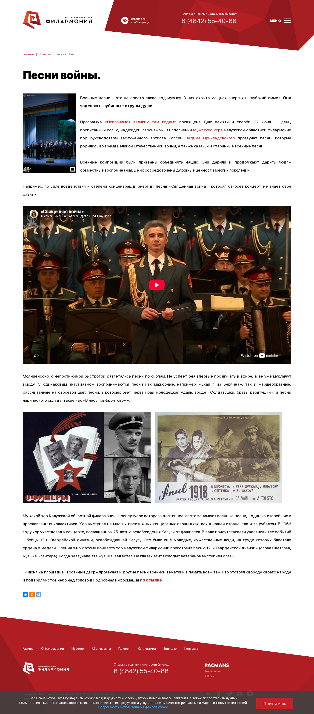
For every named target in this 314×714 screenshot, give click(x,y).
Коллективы (147, 648)
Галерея (124, 648)
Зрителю (170, 648)
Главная (28, 54)
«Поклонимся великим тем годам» (140, 121)
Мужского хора (208, 129)
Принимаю (274, 703)
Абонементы (101, 648)
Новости (44, 54)
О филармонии (52, 648)
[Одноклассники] (32, 594)
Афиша (28, 648)
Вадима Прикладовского (210, 137)
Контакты (191, 648)
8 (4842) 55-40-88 (141, 671)
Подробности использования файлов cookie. (133, 707)
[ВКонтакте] (25, 594)
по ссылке (151, 579)
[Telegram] (38, 594)
